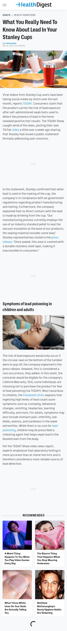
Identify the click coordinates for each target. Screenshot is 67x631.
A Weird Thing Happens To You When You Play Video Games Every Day (17, 558)
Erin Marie (11, 43)
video (15, 129)
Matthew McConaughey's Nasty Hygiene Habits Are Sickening (49, 607)
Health (7, 15)
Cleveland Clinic (33, 395)
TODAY (27, 103)
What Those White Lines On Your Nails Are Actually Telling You (15, 607)
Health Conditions (25, 15)
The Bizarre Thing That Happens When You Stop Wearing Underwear (48, 558)
